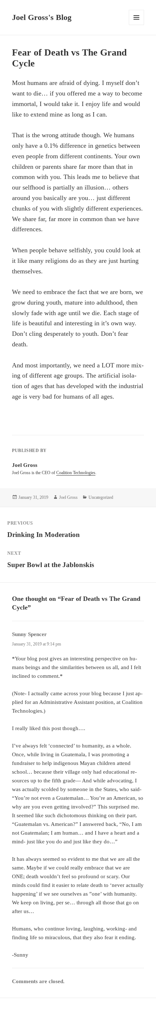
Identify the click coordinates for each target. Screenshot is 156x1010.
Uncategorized (101, 497)
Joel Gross (68, 497)
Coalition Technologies (75, 472)
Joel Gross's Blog (41, 17)
